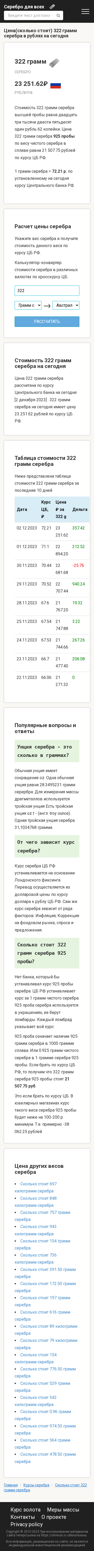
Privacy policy (26, 1524)
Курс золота (25, 1510)
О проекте (54, 1517)
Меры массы (63, 1510)
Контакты (22, 1517)
